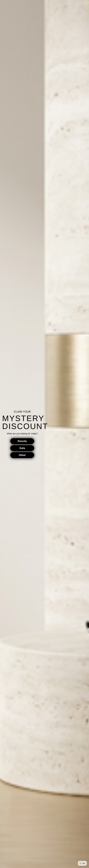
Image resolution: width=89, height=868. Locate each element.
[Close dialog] (86, 3)
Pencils (22, 441)
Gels (22, 448)
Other (22, 455)
